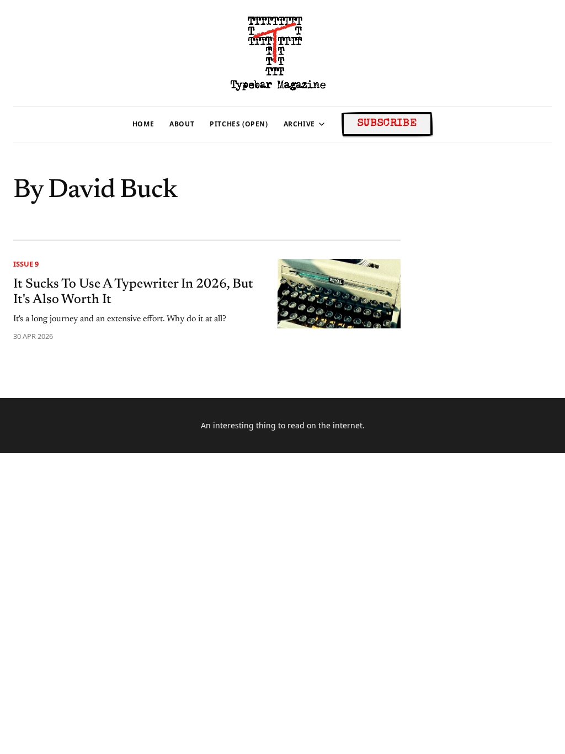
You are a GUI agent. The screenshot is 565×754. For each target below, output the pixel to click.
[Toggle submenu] (321, 124)
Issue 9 (26, 264)
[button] (299, 124)
